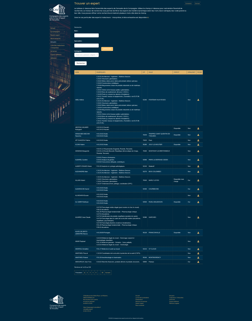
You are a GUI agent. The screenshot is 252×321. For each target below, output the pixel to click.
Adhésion (53, 58)
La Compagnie (55, 31)
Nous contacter (55, 38)
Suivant (107, 272)
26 (102, 272)
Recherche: (78, 27)
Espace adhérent (56, 54)
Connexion (188, 3)
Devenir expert (55, 35)
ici (148, 17)
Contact (197, 3)
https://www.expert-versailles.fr (92, 307)
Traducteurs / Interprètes (176, 297)
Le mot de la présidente (142, 297)
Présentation (139, 299)
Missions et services (141, 301)
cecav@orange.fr (88, 309)
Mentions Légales (174, 303)
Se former (53, 51)
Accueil (52, 28)
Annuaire (53, 42)
